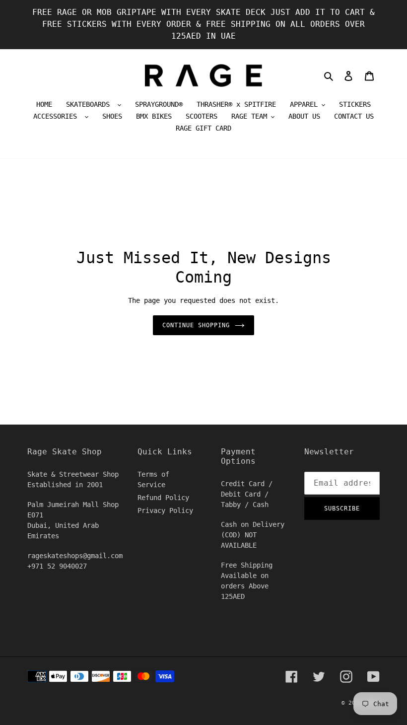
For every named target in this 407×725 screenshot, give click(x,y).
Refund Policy (163, 498)
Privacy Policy (165, 510)
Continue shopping (195, 325)
